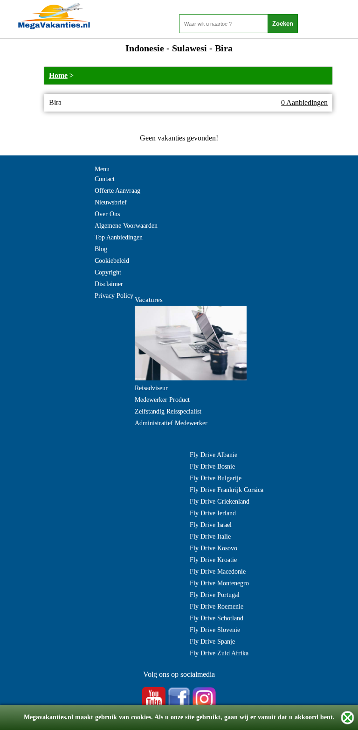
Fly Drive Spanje (212, 641)
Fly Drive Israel (211, 524)
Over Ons (107, 214)
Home (58, 75)
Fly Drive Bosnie (212, 466)
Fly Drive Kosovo (213, 548)
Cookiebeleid (112, 260)
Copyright (108, 272)
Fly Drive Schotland (216, 618)
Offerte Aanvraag (117, 190)
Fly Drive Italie (210, 536)
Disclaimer (109, 284)
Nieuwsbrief (111, 202)
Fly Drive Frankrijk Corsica (226, 489)
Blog (101, 249)
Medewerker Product (162, 399)
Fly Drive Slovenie (215, 629)
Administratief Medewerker (171, 423)
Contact (105, 178)
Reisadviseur (151, 388)
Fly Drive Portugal (215, 594)
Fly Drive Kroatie (213, 559)
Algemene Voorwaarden (126, 225)
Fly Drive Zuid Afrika (219, 653)
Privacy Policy (114, 295)
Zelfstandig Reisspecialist (168, 411)
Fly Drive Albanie (213, 454)
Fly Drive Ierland (213, 513)
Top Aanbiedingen (119, 237)
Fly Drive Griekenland (219, 501)
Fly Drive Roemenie (216, 606)
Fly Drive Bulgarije (215, 478)
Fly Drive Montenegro (219, 583)
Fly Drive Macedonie (218, 571)
